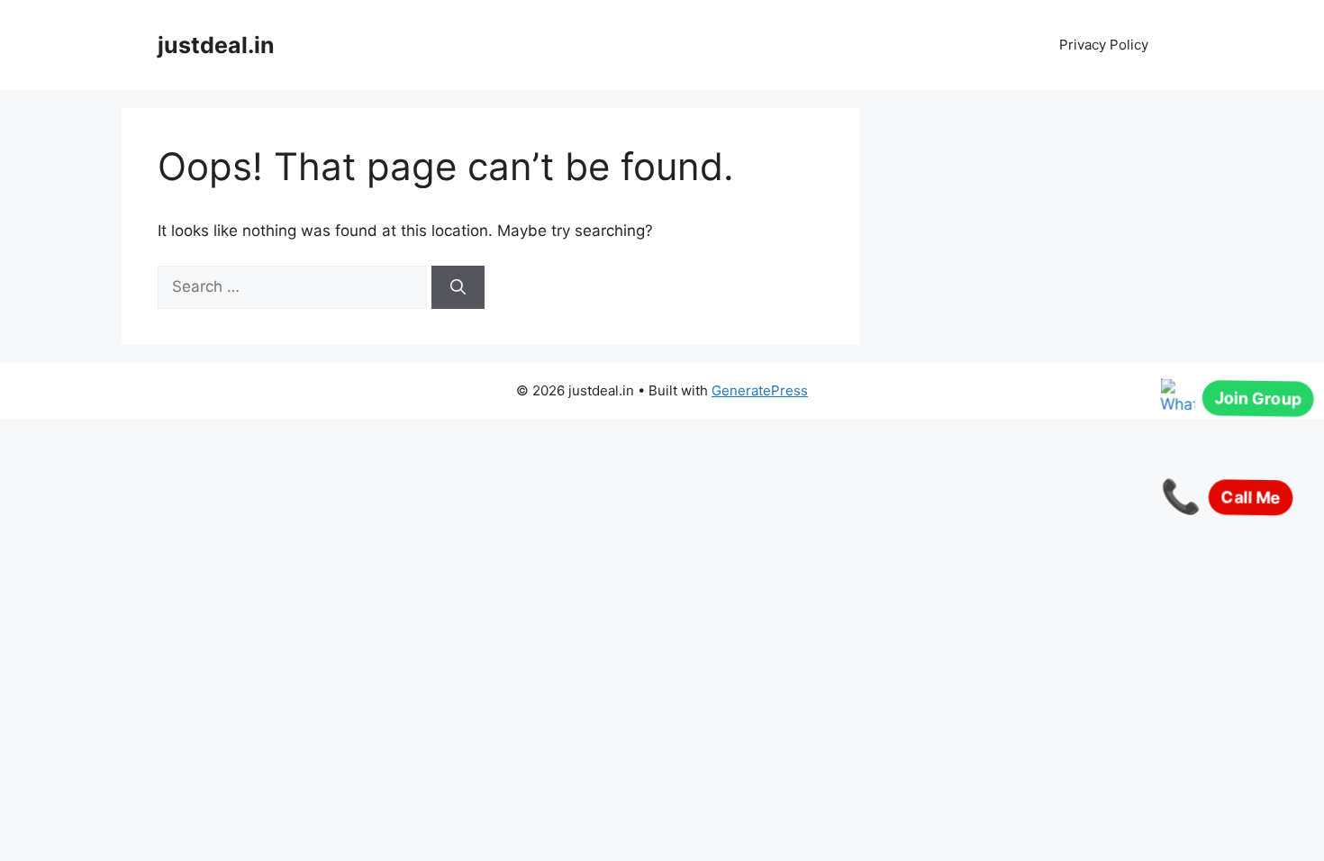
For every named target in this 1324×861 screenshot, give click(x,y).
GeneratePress (760, 390)
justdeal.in (216, 45)
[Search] (458, 287)
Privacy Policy (1103, 44)
